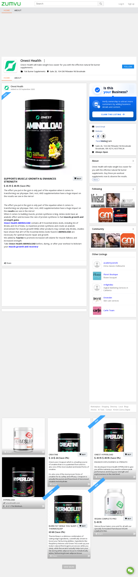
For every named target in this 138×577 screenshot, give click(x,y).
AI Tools (101, 410)
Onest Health (17, 86)
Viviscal (98, 205)
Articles (94, 410)
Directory (113, 407)
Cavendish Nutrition (127, 204)
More (96, 179)
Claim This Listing (111, 114)
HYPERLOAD (9, 499)
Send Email (100, 126)
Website (98, 131)
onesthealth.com (13, 503)
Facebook (98, 136)
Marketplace (95, 407)
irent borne (113, 245)
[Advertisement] (69, 34)
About (17, 10)
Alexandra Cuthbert (113, 204)
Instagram (103, 136)
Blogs (126, 407)
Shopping (105, 407)
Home (7, 10)
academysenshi (111, 262)
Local (121, 407)
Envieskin (108, 297)
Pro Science (120, 220)
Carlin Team (109, 310)
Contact (109, 410)
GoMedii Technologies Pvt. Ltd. (105, 219)
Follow (128, 66)
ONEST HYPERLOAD (103, 454)
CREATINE (53, 454)
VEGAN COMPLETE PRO (105, 518)
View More (69, 567)
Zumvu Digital (124, 410)
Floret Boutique (111, 274)
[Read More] (43, 452)
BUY (79, 178)
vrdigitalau (108, 284)
